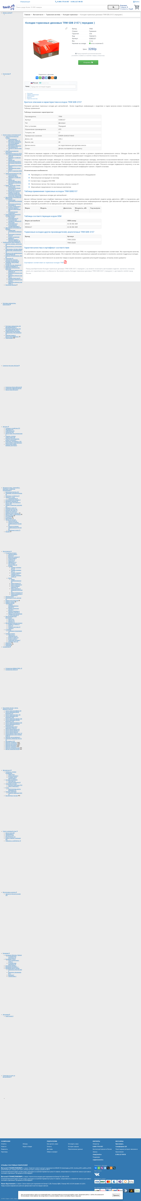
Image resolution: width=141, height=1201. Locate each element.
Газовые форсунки (14, 278)
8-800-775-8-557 (63, 2)
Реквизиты (4, 1149)
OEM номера (30, 96)
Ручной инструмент (11, 553)
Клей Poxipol (9, 1016)
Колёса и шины (13, 637)
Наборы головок (10, 602)
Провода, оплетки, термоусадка (11, 437)
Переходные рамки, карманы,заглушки (11, 444)
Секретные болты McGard (14, 387)
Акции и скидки (27, 1146)
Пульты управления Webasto (13, 237)
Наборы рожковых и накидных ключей (14, 611)
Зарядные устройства (12, 496)
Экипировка (10, 834)
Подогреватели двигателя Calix (13, 175)
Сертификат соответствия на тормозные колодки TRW (44, 262)
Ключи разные (16, 583)
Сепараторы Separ (12, 669)
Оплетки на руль (11, 509)
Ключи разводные (16, 584)
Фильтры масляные (11, 745)
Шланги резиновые (12, 266)
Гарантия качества (32, 98)
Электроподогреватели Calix (13, 173)
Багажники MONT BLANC (13, 968)
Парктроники (9, 338)
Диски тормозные (13, 786)
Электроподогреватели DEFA (14, 153)
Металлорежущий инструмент (14, 623)
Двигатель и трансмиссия (12, 635)
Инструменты (10, 836)
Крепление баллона (11, 285)
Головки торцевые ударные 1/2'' (16, 573)
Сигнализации (13, 498)
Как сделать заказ (52, 1144)
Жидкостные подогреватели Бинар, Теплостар (14, 188)
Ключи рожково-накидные (15, 586)
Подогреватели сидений (13, 500)
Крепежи (11, 975)
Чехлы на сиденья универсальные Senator (15, 524)
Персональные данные (75, 1149)
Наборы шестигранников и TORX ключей (15, 614)
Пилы (10, 625)
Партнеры (4, 1152)
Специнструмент (10, 633)
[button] (66, 28)
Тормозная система (14, 640)
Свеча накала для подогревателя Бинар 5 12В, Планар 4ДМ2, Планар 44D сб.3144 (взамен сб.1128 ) (53, 1183)
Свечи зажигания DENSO (14, 718)
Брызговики (9, 518)
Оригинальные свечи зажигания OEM (11, 727)
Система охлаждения (12, 779)
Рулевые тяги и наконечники (12, 777)
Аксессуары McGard (12, 389)
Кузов (7, 787)
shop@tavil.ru (97, 1154)
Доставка (50, 1149)
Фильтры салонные (11, 746)
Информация (25, 2)
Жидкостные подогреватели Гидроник (15, 201)
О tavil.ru (3, 1144)
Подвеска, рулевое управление (11, 772)
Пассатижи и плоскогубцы (12, 564)
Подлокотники (9, 515)
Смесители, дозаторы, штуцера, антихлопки (12, 260)
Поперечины (12, 976)
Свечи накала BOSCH (12, 729)
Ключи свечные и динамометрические (16, 590)
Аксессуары (10, 833)
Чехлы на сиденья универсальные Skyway (15, 528)
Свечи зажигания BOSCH (14, 722)
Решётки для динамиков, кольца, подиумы (12, 439)
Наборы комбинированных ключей (13, 606)
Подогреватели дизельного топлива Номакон (13, 215)
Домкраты (8, 643)
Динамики (9, 429)
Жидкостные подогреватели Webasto (15, 232)
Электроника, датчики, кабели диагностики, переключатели (14, 250)
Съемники (8, 629)
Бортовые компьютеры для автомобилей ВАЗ (13, 326)
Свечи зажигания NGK (13, 714)
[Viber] (43, 77)
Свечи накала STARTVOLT (14, 733)
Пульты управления (14, 206)
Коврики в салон (11, 507)
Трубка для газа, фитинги (13, 265)
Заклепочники (12, 554)
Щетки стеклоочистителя (12, 749)
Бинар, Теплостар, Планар (13, 185)
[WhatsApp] (40, 77)
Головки (10, 566)
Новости (3, 1146)
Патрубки (12, 781)
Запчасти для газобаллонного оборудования (14, 253)
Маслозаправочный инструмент (11, 617)
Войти (137, 2)
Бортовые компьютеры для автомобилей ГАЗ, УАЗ (13, 329)
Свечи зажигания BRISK (13, 710)
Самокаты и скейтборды (13, 840)
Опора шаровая (13, 775)
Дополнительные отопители (13, 212)
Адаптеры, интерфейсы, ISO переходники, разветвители (14, 442)
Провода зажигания (11, 791)
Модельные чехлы (14, 530)
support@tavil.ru (98, 1160)
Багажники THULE (11, 959)
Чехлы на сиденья (11, 519)
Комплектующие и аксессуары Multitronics (12, 336)
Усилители (10, 432)
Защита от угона (10, 497)
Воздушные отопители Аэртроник (14, 204)
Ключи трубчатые (16, 592)
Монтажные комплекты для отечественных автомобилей (14, 143)
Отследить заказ (73, 1144)
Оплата (49, 1146)
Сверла (10, 628)
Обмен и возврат (52, 1152)
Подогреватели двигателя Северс (14, 139)
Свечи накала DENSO (12, 730)
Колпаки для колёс (12, 510)
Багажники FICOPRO (12, 967)
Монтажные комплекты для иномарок (14, 146)
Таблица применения (33, 94)
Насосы (11, 620)
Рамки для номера (11, 511)
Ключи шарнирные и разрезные (16, 594)
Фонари (8, 531)
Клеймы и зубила (13, 624)
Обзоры (25, 1144)
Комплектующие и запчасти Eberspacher (14, 209)
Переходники (12, 558)
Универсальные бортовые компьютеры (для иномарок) (13, 333)
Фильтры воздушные (11, 744)
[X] (49, 77)
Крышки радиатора (14, 782)
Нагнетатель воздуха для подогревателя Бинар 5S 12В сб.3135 (49, 1176)
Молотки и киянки (14, 557)
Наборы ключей (10, 603)
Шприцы (11, 621)
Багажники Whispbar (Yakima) (14, 955)
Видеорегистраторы (12, 492)
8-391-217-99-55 (77, 2)
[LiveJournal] (55, 77)
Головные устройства (13, 428)
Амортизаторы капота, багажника (14, 789)
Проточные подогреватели (13, 223)
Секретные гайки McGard (13, 388)
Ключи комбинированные (16, 581)
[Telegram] (46, 77)
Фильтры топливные (11, 742)
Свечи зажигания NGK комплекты (12, 716)
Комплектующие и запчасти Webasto (14, 240)
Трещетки (11, 561)
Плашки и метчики (14, 627)
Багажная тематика (12, 501)
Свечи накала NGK (12, 732)
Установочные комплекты (12, 957)
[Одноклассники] (52, 77)
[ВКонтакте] (37, 77)
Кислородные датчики (12, 795)
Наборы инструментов (12, 600)
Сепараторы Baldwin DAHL (14, 668)
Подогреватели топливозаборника (13, 225)
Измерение (9, 644)
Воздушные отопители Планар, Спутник (14, 191)
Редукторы (9, 258)
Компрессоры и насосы (12, 513)
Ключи (10, 578)
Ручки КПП (9, 517)
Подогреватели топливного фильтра (14, 220)
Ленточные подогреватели (13, 217)
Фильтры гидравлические (13, 747)
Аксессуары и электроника (13, 514)
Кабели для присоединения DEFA (14, 161)
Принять (116, 1195)
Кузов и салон (12, 639)
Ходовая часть (13, 641)
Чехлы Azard (12, 521)
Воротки (11, 555)
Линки (11, 774)
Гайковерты (12, 562)
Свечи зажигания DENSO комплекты (13, 720)
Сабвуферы (10, 431)
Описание (30, 93)
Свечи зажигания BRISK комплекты (12, 712)
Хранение (8, 645)
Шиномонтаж (10, 596)
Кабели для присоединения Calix (14, 180)
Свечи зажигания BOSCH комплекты (13, 724)
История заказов (73, 1146)
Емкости (11, 619)
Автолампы (10, 741)
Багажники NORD (11, 965)
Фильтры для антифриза (13, 737)
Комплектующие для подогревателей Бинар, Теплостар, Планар (14, 195)
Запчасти (10, 835)
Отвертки (11, 559)
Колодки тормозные (15, 785)
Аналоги (29, 97)
